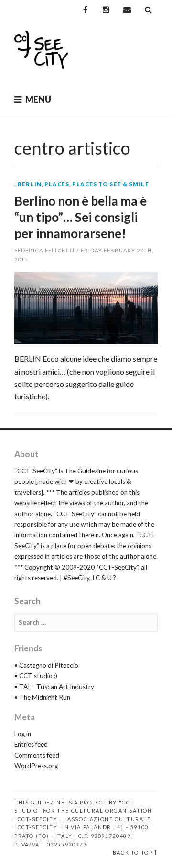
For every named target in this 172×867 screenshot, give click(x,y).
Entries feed (31, 744)
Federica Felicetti (44, 250)
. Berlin (28, 184)
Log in (22, 734)
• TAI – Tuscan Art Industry (54, 686)
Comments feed (36, 755)
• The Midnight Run (42, 697)
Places (56, 184)
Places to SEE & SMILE (110, 184)
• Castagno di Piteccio (46, 665)
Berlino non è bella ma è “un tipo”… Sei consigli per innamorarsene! (80, 217)
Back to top (133, 852)
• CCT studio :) (35, 675)
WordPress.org (36, 766)
